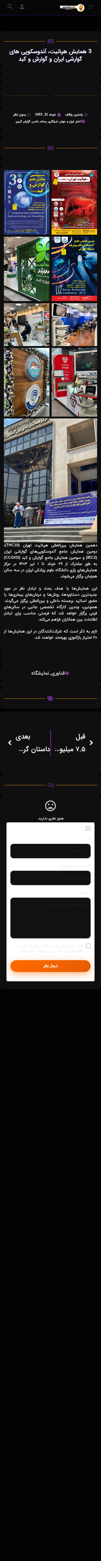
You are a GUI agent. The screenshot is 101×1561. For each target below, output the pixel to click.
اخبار (78, 121)
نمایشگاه (40, 673)
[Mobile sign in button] (22, 6)
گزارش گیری (23, 121)
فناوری (58, 673)
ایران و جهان (67, 121)
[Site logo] (71, 8)
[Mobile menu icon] (90, 7)
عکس (35, 121)
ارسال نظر (50, 966)
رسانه (43, 121)
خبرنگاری (53, 121)
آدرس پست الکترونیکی (74, 866)
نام (89, 839)
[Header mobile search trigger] (10, 6)
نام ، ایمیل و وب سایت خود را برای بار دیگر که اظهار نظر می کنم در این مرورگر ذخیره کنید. (50, 948)
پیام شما (84, 893)
